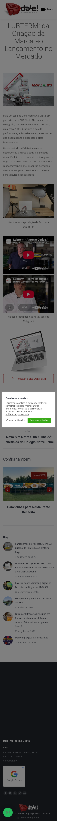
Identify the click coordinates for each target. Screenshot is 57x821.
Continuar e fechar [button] (39, 419)
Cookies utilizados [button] (15, 420)
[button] (8, 812)
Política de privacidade (17, 414)
